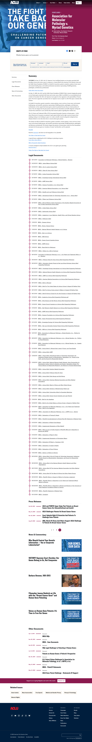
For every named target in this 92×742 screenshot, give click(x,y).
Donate (75, 710)
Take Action (67, 2)
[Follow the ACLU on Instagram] (18, 715)
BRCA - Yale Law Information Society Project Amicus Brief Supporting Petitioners (58, 326)
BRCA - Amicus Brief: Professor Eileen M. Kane (50, 372)
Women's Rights (63, 32)
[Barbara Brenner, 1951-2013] (55, 581)
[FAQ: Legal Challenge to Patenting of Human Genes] (55, 646)
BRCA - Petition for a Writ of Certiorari (48, 251)
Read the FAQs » (33, 147)
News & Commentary (17, 91)
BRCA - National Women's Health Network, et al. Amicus (52, 229)
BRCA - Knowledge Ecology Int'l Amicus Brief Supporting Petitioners (55, 322)
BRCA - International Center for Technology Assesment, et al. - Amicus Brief (57, 195)
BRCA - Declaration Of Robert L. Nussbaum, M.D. (51, 442)
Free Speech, (64, 31)
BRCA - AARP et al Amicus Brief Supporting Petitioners (53, 275)
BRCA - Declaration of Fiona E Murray (48, 449)
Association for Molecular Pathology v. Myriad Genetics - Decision (55, 159)
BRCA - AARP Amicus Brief (45, 181)
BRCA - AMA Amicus (43, 236)
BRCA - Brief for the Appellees (46, 399)
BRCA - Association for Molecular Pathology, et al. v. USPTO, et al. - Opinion (58, 411)
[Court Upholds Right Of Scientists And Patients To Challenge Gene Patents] (55, 516)
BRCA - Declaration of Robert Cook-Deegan (49, 422)
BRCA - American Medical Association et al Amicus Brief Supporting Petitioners (59, 279)
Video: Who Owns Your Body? (36, 90)
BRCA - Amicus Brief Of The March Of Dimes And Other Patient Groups (57, 473)
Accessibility (36, 736)
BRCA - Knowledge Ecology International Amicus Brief (52, 177)
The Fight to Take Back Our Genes (37, 135)
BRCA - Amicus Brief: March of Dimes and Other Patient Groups (54, 385)
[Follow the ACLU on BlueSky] (29, 715)
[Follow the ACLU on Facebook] (11, 715)
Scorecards (63, 725)
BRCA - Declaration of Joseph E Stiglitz (48, 445)
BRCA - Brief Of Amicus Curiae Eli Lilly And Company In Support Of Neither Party (59, 293)
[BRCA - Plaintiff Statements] (55, 665)
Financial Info (52, 715)
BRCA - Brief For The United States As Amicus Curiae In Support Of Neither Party (59, 286)
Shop (73, 2)
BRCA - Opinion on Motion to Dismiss (48, 452)
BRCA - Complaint (43, 494)
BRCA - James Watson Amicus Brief (48, 163)
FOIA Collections (65, 715)
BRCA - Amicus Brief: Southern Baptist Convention (51, 369)
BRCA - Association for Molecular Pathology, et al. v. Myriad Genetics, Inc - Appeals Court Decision (59, 344)
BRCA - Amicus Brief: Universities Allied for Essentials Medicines (55, 392)
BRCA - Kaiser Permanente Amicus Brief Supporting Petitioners (54, 318)
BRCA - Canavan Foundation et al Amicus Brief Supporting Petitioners (56, 315)
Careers (51, 710)
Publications (64, 723)
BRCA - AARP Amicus (43, 243)
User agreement (13, 736)
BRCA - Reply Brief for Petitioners (46, 247)
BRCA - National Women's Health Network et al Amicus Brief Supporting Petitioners (60, 272)
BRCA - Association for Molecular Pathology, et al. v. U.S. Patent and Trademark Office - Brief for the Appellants (59, 407)
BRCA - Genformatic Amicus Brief (47, 211)
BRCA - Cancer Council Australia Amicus (48, 240)
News (60, 2)
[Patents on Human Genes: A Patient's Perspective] (55, 652)
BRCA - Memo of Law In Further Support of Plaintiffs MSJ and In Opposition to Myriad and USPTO (58, 430)
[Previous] (50, 529)
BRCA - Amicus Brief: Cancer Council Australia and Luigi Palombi (55, 395)
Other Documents (16, 95)
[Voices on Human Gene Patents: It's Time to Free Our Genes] (55, 617)
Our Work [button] (53, 2)
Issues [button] (45, 2)
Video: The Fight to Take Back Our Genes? (39, 150)
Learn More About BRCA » (35, 140)
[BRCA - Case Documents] (55, 640)
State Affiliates (52, 720)
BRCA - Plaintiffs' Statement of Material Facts (50, 491)
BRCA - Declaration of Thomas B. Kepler (48, 415)
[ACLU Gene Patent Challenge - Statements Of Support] (55, 671)
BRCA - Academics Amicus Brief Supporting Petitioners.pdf (53, 297)
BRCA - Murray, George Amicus (46, 226)
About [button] (38, 2)
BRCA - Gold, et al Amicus (45, 233)
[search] (80, 735)
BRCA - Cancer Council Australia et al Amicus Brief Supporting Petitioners (57, 304)
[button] (72, 51)
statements (35, 132)
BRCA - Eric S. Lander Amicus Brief (48, 167)
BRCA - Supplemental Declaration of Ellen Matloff (51, 426)
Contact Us (51, 712)
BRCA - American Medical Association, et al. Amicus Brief (53, 188)
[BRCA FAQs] (55, 634)
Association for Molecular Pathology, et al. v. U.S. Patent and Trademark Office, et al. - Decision (59, 255)
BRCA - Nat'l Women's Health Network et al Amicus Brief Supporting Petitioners (58, 308)
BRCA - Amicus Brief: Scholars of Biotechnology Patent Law (53, 388)
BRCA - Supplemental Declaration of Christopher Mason (52, 438)
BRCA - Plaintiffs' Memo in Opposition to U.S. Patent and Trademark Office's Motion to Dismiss (58, 481)
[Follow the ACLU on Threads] (25, 715)
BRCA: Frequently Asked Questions (37, 143)
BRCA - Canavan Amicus (44, 222)
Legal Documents (16, 81)
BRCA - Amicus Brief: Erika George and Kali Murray (51, 376)
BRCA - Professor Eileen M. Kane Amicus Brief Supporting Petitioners (56, 259)
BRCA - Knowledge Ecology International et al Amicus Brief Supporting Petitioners (60, 268)
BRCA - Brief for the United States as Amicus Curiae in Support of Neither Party (58, 403)
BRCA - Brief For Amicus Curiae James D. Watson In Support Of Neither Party (58, 290)
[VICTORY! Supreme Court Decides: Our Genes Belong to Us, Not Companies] (55, 564)
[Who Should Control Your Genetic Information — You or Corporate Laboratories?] (55, 546)
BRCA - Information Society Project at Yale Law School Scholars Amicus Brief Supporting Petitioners (58, 264)
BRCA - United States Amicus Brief (47, 208)
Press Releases (16, 86)
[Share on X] (70, 51)
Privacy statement (21, 736)
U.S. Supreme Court (63, 36)
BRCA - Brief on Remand (44, 282)
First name (33, 63)
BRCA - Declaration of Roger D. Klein (48, 434)
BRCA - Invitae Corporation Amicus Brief (48, 174)
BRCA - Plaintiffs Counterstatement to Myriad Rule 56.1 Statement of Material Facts (59, 419)
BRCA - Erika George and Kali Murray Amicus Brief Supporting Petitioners (57, 300)
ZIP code (65, 63)
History (50, 718)
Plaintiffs (31, 129)
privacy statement (67, 67)
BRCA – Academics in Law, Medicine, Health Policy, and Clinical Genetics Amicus (59, 215)
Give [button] (78, 2)
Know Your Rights (65, 718)
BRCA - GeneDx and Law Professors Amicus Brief (51, 192)
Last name (41, 63)
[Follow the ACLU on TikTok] (22, 715)
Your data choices (29, 736)
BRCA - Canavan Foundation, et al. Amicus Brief (50, 185)
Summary (14, 77)
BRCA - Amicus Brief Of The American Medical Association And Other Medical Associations (59, 469)
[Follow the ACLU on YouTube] (15, 715)
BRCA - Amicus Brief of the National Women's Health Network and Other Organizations (57, 463)
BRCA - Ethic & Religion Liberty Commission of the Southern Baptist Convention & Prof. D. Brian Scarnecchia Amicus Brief (59, 203)
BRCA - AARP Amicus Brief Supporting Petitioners (51, 311)
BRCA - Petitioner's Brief (44, 218)
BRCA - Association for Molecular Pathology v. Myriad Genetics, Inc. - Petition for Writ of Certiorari (59, 333)
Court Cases (56, 12)
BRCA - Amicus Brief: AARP (45, 352)
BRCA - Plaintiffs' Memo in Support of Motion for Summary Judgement (57, 477)
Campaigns (63, 710)
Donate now (61, 680)
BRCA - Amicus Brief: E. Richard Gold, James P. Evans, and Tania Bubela (57, 348)
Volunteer (76, 718)
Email (48, 63)
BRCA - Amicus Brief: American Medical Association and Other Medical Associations (56, 380)
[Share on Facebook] (67, 51)
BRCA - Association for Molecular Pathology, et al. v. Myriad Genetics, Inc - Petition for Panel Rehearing (59, 338)
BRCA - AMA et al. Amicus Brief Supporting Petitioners (52, 329)
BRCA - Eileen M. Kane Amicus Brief (48, 170)
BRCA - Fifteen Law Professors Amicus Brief (49, 199)
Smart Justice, (57, 31)
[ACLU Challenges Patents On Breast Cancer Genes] (55, 512)
